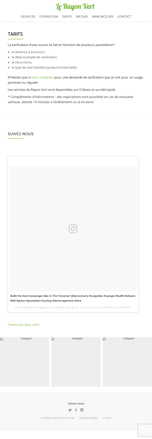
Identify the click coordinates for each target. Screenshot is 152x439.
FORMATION (48, 16)
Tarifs (67, 16)
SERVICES (28, 16)
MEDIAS (82, 16)
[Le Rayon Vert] (76, 7)
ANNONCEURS (102, 16)
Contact (124, 16)
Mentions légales (88, 418)
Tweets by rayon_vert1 (24, 325)
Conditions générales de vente (57, 418)
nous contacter (42, 77)
